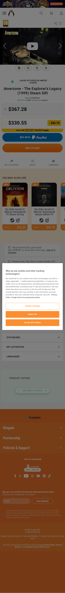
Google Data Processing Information (25, 297)
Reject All (32, 314)
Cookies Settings (32, 306)
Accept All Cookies (32, 322)
